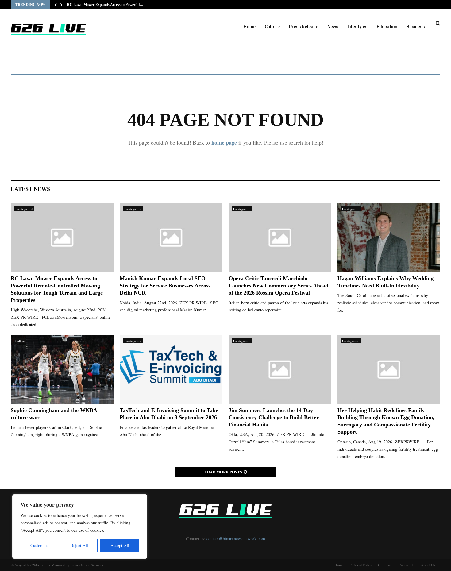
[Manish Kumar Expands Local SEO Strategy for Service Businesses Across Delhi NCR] (171, 237)
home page (224, 142)
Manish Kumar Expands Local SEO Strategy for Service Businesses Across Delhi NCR (165, 285)
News (332, 26)
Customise (39, 545)
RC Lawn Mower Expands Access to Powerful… (105, 4)
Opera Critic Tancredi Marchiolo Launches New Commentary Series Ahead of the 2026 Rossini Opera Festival (278, 285)
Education (387, 26)
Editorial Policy (360, 564)
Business (416, 26)
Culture (272, 26)
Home (250, 26)
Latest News (30, 189)
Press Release (303, 26)
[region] (79, 526)
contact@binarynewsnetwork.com (235, 539)
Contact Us (407, 564)
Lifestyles (358, 26)
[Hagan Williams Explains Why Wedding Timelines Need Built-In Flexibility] (388, 237)
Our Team (385, 564)
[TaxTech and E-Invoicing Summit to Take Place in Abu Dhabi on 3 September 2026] (171, 369)
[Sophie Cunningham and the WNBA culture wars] (62, 369)
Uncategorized (24, 209)
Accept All (119, 545)
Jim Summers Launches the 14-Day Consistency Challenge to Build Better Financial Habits (274, 417)
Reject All (79, 545)
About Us (428, 564)
